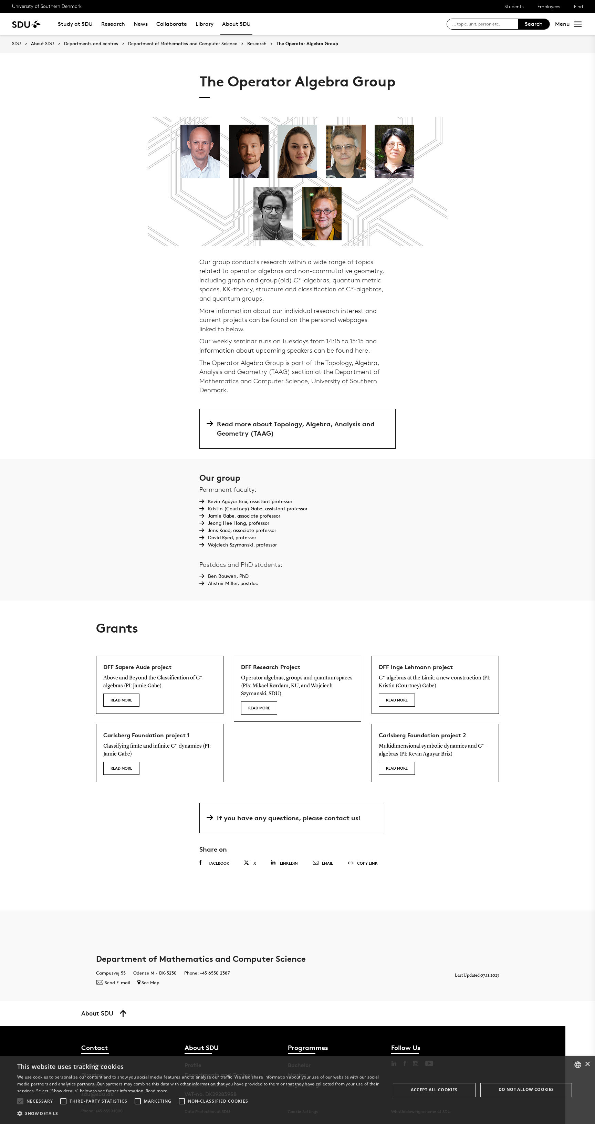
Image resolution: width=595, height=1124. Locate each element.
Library (204, 24)
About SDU (236, 24)
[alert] (297, 1090)
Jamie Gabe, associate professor (244, 516)
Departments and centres (91, 43)
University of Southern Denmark (47, 6)
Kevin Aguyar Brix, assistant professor (250, 501)
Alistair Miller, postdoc (233, 583)
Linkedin (289, 863)
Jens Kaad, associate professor (242, 530)
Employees (548, 6)
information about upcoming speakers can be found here (283, 350)
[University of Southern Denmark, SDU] (26, 24)
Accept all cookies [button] (434, 1090)
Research (113, 24)
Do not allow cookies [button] (526, 1089)
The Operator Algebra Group (307, 43)
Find (578, 6)
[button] (20, 1101)
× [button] (587, 1064)
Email (327, 863)
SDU (16, 43)
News (141, 24)
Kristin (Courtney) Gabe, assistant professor (257, 508)
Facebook (219, 863)
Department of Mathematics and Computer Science (182, 43)
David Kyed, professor (232, 537)
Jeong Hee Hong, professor (238, 523)
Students (514, 6)
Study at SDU (75, 24)
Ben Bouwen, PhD (228, 576)
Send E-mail (117, 982)
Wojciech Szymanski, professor (242, 545)
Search (534, 24)
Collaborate (171, 24)
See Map (150, 982)
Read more (121, 699)
